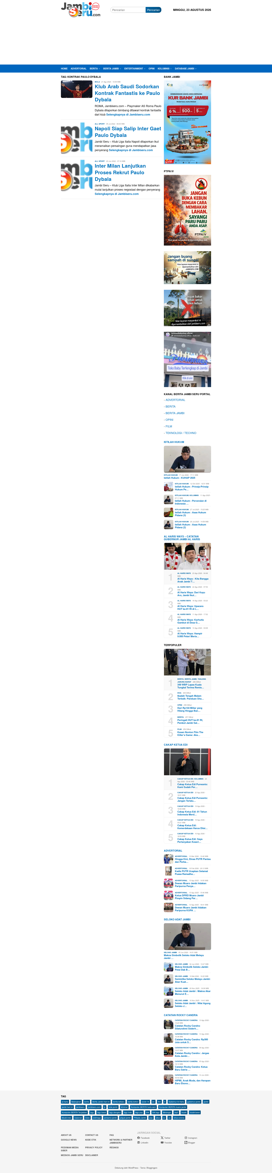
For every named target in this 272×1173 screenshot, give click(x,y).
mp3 (176, 1112)
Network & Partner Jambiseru (121, 1141)
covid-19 (145, 1101)
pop (151, 1117)
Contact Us (91, 1134)
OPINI (169, 419)
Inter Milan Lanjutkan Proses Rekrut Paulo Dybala (120, 172)
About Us (66, 1134)
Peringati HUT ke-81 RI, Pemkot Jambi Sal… (190, 721)
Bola (97, 82)
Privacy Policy (93, 1147)
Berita (180, 679)
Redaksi (114, 1147)
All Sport (100, 124)
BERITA (171, 406)
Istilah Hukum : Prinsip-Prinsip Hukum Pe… (192, 488)
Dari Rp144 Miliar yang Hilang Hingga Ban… (189, 709)
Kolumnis (194, 495)
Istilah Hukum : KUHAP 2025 (179, 477)
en (153, 1101)
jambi (206, 1101)
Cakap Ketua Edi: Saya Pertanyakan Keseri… (189, 840)
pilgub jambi (125, 1117)
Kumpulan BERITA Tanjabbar (74, 1112)
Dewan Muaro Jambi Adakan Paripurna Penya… (190, 884)
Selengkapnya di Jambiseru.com (128, 114)
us (169, 1117)
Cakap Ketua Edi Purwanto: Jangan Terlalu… (192, 799)
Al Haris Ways (184, 573)
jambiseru (80, 1107)
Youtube (168, 1142)
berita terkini (133, 1101)
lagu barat (101, 1112)
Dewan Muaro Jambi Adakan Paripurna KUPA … (190, 909)
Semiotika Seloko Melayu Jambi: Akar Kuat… (192, 980)
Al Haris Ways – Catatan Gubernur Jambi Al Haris (182, 538)
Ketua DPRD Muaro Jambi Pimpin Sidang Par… (189, 897)
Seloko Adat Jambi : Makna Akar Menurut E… (193, 992)
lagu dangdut (115, 1112)
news (87, 1117)
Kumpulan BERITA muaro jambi (172, 1107)
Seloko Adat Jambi (177, 919)
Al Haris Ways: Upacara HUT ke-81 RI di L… (190, 607)
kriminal (124, 1107)
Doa (179, 693)
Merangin (167, 1112)
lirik (147, 1112)
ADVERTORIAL (175, 400)
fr (164, 1101)
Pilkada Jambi (140, 1117)
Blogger (191, 1142)
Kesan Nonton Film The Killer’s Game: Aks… (190, 733)
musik (184, 1112)
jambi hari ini (67, 1107)
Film (179, 729)
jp (104, 1107)
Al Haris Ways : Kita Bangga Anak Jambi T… (192, 580)
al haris (65, 1101)
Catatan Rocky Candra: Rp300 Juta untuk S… (191, 1041)
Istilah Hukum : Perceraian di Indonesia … (191, 502)
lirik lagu (156, 1112)
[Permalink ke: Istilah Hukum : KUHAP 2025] (187, 459)
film (159, 1101)
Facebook (145, 1137)
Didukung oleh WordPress (126, 1167)
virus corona (179, 1117)
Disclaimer (91, 1155)
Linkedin (144, 1142)
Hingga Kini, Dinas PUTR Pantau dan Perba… (193, 860)
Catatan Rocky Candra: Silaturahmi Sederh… (187, 1027)
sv (164, 1117)
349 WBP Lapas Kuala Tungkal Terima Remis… (190, 686)
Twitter (167, 1137)
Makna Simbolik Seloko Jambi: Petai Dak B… (192, 968)
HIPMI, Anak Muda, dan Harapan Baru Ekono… (192, 1082)
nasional (78, 1117)
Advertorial (173, 850)
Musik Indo (66, 1117)
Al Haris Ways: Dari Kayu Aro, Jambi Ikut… (191, 594)
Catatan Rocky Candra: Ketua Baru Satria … (191, 1068)
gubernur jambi (193, 1101)
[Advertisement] (136, 41)
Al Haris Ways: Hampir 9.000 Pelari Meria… (189, 635)
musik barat (195, 1112)
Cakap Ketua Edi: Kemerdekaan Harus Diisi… (192, 827)
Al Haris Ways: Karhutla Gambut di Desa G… (190, 621)
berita (86, 1101)
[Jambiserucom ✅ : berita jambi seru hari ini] (80, 9)
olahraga (97, 1117)
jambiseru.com (94, 1107)
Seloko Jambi (170, 952)
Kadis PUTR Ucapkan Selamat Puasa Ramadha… (191, 872)
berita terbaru (119, 1101)
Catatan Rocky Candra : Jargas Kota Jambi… (192, 1054)
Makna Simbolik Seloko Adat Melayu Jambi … (184, 956)
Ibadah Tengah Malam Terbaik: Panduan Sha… (190, 697)
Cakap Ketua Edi (185, 779)
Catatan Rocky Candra (181, 1015)
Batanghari (76, 1101)
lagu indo (128, 1112)
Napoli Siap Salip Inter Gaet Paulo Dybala (128, 132)
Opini (179, 705)
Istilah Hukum (174, 442)
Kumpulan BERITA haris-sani (143, 1107)
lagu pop (139, 1112)
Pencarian (153, 10)
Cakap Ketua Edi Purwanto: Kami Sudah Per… (192, 785)
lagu (92, 1112)
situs (158, 1117)
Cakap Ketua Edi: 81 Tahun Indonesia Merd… (192, 813)
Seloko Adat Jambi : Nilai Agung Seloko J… (192, 1004)
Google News (69, 1139)
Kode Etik (90, 1139)
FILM (169, 426)
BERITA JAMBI (175, 413)
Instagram (192, 1137)
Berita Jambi (191, 679)
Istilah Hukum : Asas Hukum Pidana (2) (190, 526)
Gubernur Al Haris (176, 1101)
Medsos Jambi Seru (72, 1155)
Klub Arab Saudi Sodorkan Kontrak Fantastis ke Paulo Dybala (127, 93)
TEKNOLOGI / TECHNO (181, 433)
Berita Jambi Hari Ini (101, 1101)
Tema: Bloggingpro (148, 1167)
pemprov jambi (110, 1117)
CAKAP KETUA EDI (175, 744)
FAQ (112, 1134)
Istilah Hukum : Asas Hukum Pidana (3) (190, 514)
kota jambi (113, 1107)
